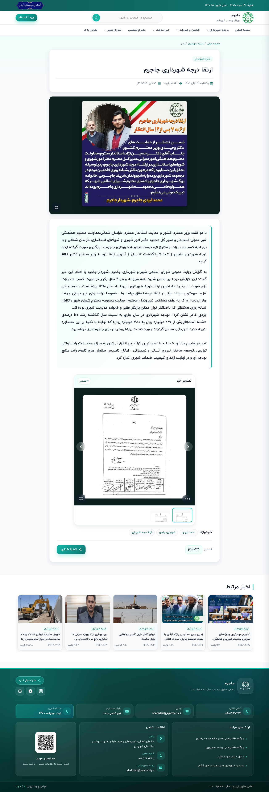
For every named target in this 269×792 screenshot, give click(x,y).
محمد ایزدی (188, 532)
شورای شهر (114, 30)
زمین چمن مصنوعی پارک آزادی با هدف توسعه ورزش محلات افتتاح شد (183, 639)
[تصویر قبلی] (188, 446)
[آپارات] (20, 691)
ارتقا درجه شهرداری (142, 532)
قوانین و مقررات (189, 30)
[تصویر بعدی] (80, 446)
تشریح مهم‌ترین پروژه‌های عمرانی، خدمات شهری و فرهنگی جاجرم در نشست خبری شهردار (232, 639)
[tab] (182, 515)
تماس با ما (90, 30)
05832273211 (146, 758)
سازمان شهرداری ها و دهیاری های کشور (221, 766)
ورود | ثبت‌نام (26, 17)
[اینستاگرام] (41, 691)
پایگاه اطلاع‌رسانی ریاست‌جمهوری (225, 748)
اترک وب (20, 786)
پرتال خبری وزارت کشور (230, 757)
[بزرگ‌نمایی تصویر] (134, 153)
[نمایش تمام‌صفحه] (56, 207)
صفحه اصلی (243, 30)
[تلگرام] (30, 691)
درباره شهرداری (219, 30)
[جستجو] (96, 17)
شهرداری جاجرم (167, 532)
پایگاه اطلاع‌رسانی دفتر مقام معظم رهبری (220, 738)
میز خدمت (162, 30)
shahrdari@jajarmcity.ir (140, 770)
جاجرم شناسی (137, 30)
